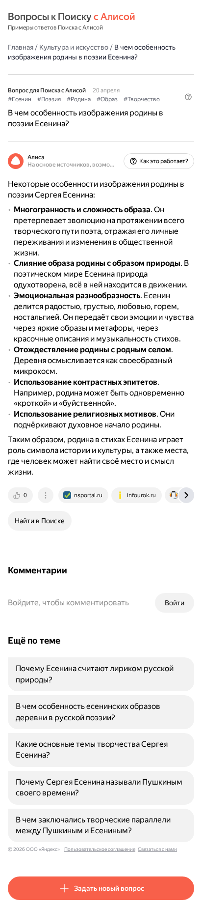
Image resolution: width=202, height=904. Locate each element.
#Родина (79, 99)
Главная (20, 47)
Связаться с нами (157, 849)
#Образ (107, 99)
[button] (188, 97)
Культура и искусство (73, 47)
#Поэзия (49, 99)
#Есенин (19, 99)
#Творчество (142, 99)
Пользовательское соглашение (99, 849)
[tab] (21, 495)
